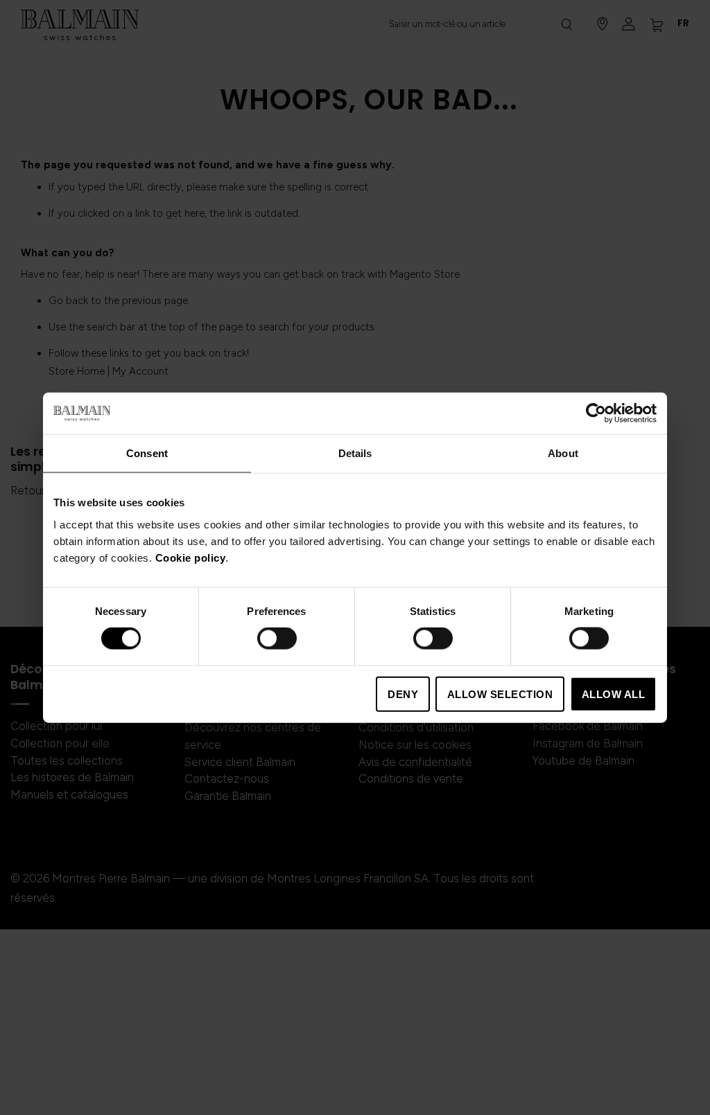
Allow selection (500, 693)
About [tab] (563, 453)
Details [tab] (355, 453)
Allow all (614, 693)
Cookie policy (190, 557)
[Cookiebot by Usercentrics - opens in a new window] (596, 413)
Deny (403, 693)
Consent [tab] (147, 453)
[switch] (277, 640)
